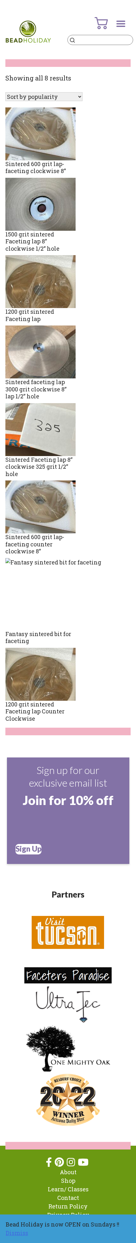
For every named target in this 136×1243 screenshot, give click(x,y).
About (68, 1172)
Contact (68, 1197)
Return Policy (68, 1206)
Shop (68, 1180)
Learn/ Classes (68, 1189)
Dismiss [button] (17, 1233)
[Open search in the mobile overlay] (100, 40)
